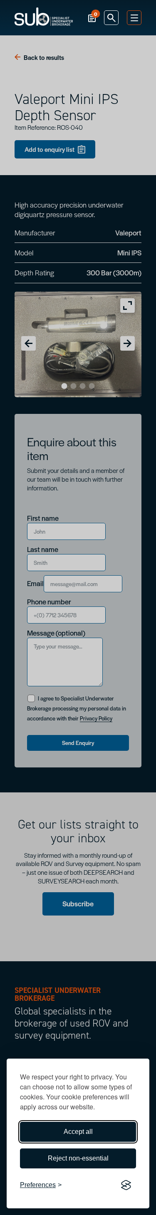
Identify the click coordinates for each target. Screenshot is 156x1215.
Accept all (78, 1131)
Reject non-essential (78, 1158)
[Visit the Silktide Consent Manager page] (126, 1185)
